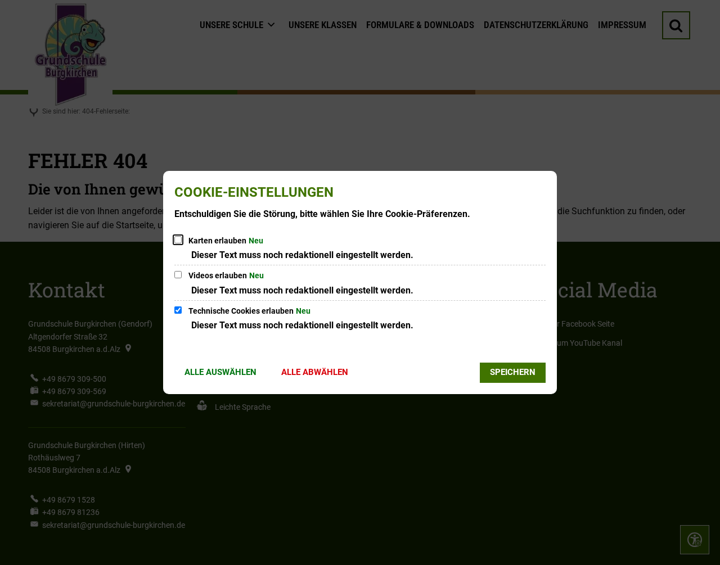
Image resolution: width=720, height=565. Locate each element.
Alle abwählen (314, 372)
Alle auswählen (220, 372)
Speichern (513, 372)
